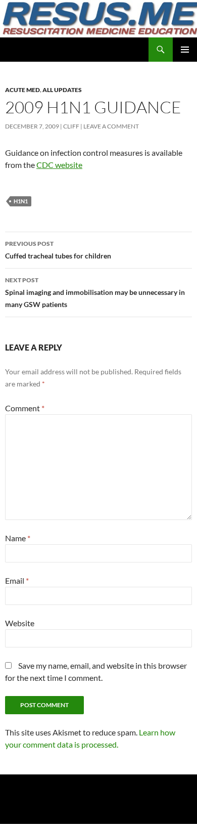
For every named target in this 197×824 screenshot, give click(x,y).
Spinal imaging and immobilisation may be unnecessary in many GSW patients (95, 292)
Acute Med (22, 90)
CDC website (59, 164)
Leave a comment (111, 126)
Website (19, 623)
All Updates (62, 90)
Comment (24, 408)
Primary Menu (185, 49)
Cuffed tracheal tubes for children (58, 250)
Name (17, 538)
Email (17, 580)
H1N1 (21, 201)
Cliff (71, 126)
